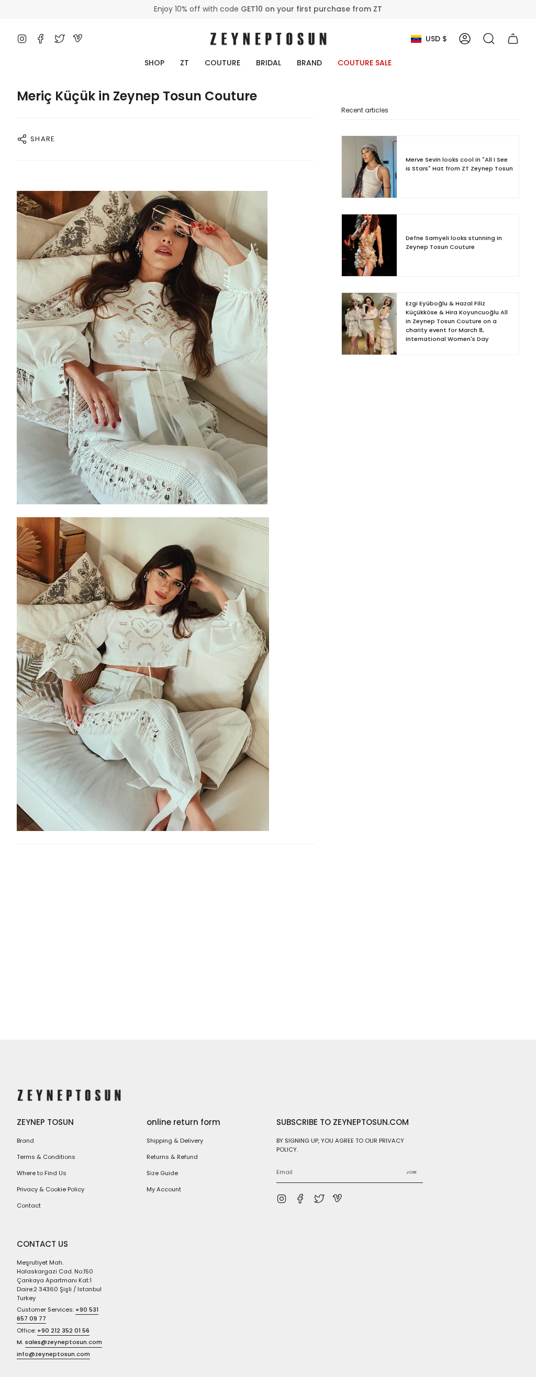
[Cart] (513, 39)
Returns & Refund (172, 1157)
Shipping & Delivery (175, 1140)
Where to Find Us (41, 1173)
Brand (25, 1140)
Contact (29, 1205)
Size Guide (162, 1173)
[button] (489, 39)
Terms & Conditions (46, 1157)
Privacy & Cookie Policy (50, 1189)
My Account (164, 1189)
